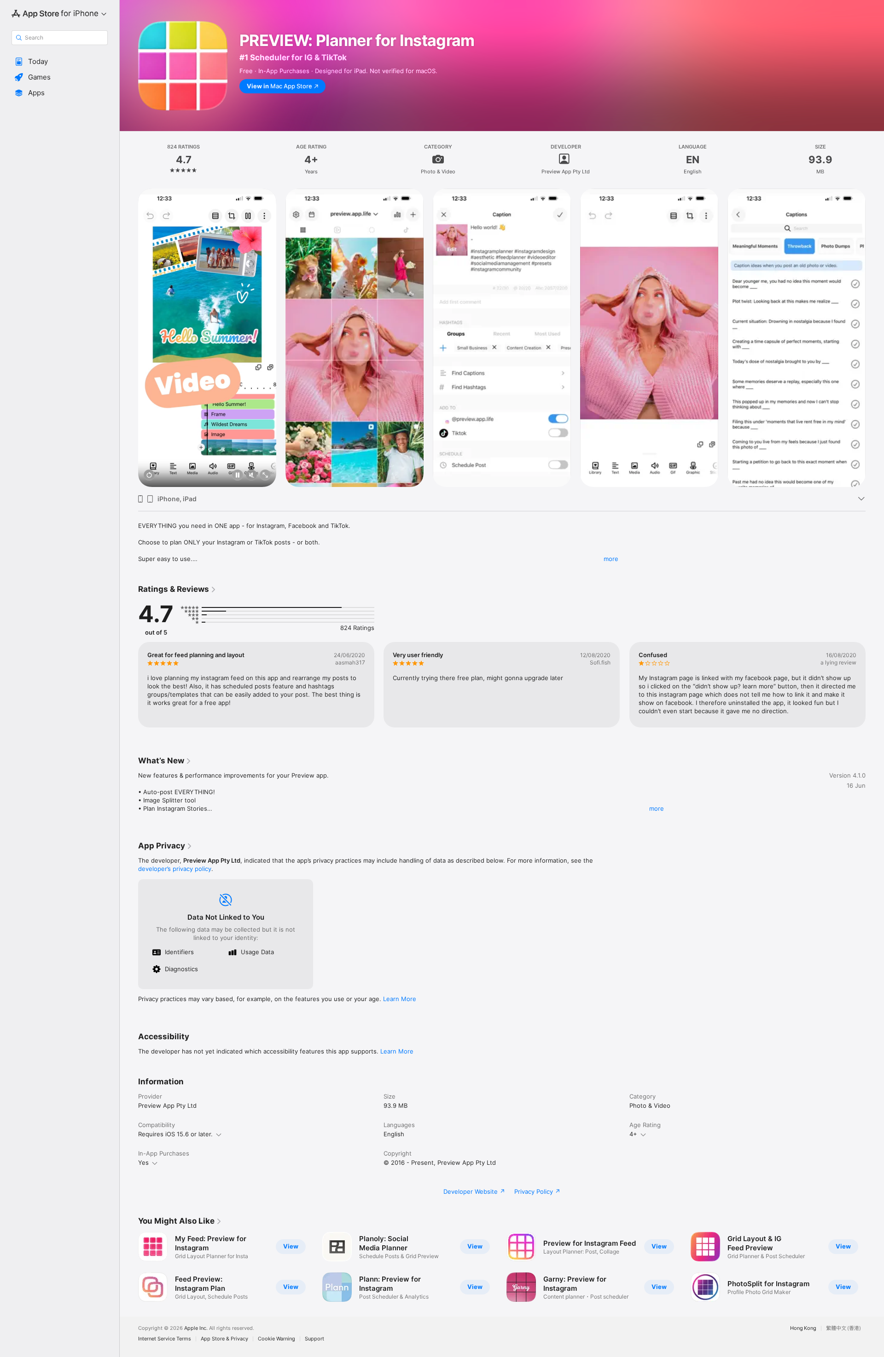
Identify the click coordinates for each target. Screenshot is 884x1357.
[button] (59, 62)
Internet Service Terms (164, 1338)
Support (314, 1338)
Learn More (399, 998)
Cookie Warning (276, 1338)
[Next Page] (874, 338)
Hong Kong (803, 1328)
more (611, 558)
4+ (633, 1134)
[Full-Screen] (265, 476)
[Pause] (237, 476)
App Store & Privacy (224, 1338)
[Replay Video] (149, 476)
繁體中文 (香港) (843, 1328)
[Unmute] (251, 476)
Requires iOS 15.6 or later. (175, 1134)
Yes (143, 1162)
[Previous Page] (128, 338)
